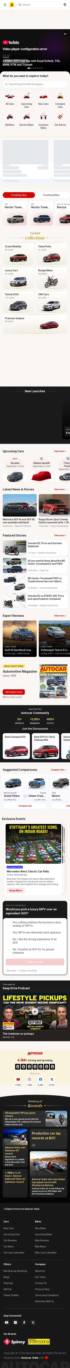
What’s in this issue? (12, 697)
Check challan (11, 1295)
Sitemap (8, 1283)
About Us (40, 1271)
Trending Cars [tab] (19, 195)
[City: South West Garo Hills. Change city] (65, 4)
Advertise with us (44, 1301)
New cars (9, 1228)
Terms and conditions (47, 1295)
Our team (40, 1277)
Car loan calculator (14, 1252)
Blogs (7, 1277)
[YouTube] (7, 1322)
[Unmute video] (65, 34)
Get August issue (13, 692)
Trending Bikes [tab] (51, 195)
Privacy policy (42, 1289)
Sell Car (8, 1289)
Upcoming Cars (12, 1234)
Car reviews (10, 1240)
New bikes (40, 1228)
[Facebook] (24, 1322)
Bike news (40, 1246)
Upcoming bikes (43, 1234)
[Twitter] (33, 1322)
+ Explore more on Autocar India (21, 1209)
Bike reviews (42, 1240)
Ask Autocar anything (15, 1271)
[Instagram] (15, 1322)
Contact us (41, 1283)
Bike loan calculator (46, 1252)
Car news (9, 1246)
